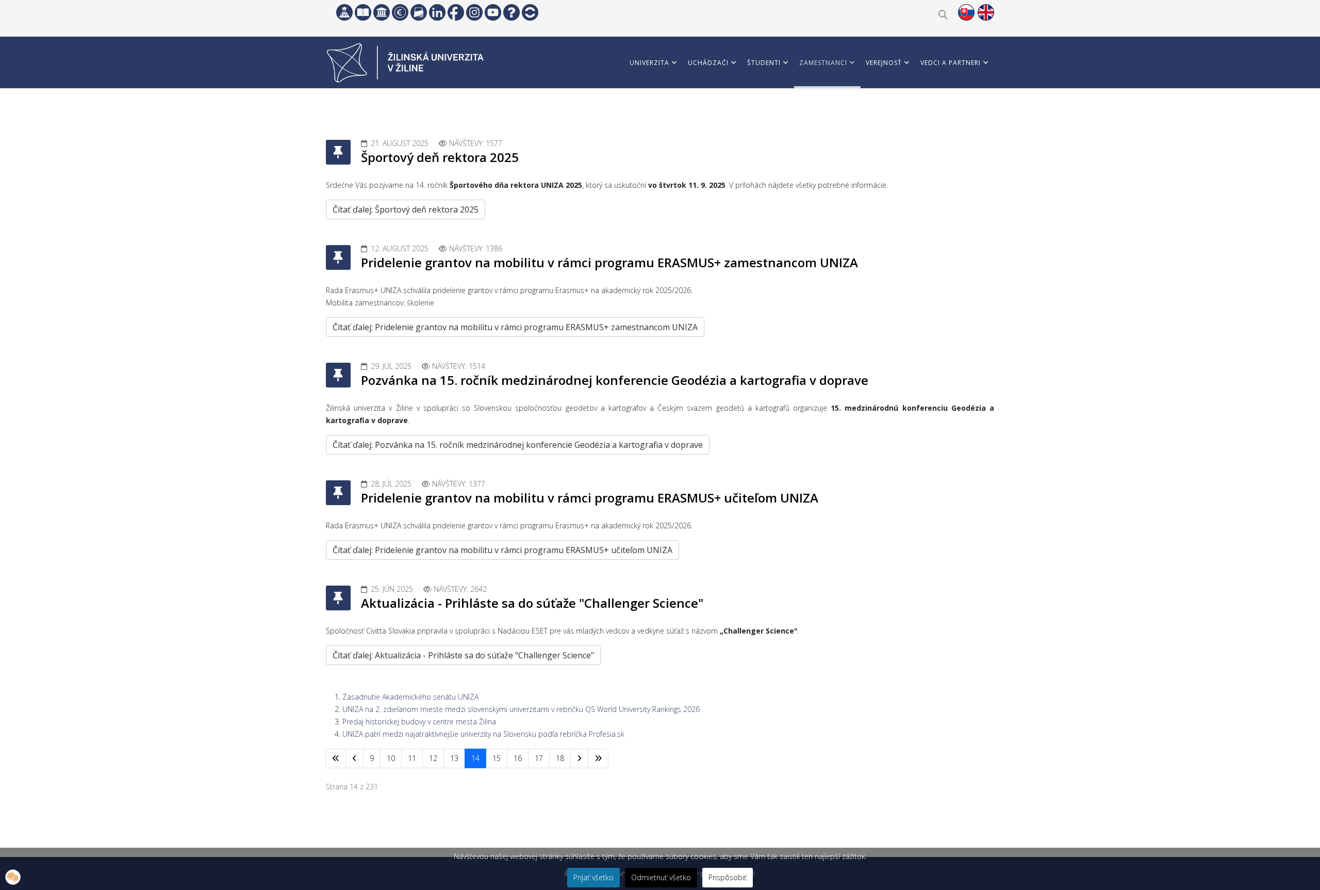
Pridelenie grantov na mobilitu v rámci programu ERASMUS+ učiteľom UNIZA (589, 497)
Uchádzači (708, 62)
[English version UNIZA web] (986, 12)
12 (433, 758)
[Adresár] (418, 12)
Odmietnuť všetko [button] (661, 877)
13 (454, 758)
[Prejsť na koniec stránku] (598, 758)
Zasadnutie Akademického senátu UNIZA (410, 697)
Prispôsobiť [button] (727, 877)
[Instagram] (474, 12)
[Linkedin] (437, 12)
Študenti (764, 62)
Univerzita (649, 62)
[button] (13, 877)
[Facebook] (456, 12)
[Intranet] (381, 12)
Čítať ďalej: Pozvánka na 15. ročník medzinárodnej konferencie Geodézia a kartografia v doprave (518, 444)
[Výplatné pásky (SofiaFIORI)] (400, 12)
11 (412, 758)
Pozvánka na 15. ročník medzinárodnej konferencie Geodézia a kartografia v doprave (614, 380)
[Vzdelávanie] (344, 12)
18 (560, 758)
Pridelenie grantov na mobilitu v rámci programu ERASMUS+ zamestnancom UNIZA (609, 262)
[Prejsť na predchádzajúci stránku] (354, 758)
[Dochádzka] (530, 12)
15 (496, 758)
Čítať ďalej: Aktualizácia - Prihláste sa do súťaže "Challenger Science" (463, 655)
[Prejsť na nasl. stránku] (579, 758)
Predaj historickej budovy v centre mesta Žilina (419, 721)
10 (391, 758)
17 (539, 758)
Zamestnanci (823, 62)
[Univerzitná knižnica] (363, 12)
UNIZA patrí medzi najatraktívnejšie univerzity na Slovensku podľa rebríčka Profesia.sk (483, 734)
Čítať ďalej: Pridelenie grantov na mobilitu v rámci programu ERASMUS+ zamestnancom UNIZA (515, 327)
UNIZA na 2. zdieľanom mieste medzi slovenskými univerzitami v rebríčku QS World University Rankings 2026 (521, 709)
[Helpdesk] (511, 12)
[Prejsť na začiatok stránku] (335, 758)
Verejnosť (884, 62)
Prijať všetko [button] (593, 877)
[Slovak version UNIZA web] (966, 12)
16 (518, 758)
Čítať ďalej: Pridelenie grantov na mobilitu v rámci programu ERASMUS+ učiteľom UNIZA (502, 550)
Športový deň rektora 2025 (440, 157)
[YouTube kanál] (493, 12)
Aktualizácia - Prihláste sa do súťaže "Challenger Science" (532, 602)
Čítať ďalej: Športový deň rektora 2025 (405, 209)
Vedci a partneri (950, 62)
